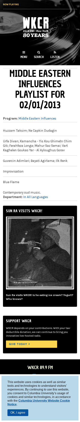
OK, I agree (17, 412)
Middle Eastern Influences (37, 118)
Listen (55, 57)
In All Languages (35, 197)
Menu (23, 57)
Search (39, 57)
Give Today (18, 344)
